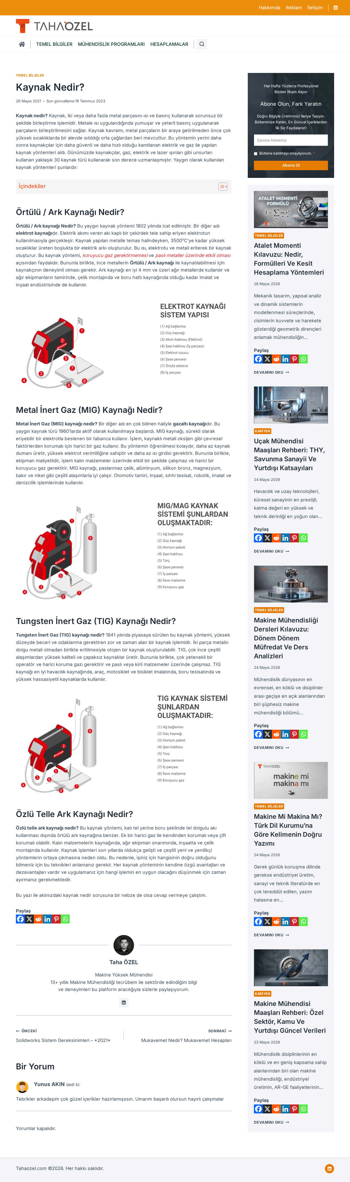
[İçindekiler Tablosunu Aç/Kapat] (220, 186)
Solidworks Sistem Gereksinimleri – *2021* (63, 1036)
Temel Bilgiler (30, 75)
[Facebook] (20, 919)
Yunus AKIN (49, 1084)
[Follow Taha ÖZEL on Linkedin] (123, 1002)
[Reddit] (38, 919)
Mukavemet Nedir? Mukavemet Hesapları (186, 1036)
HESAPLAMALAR (169, 44)
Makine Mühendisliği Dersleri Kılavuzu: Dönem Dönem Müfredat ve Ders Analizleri (286, 638)
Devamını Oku (271, 372)
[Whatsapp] (65, 919)
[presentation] (291, 209)
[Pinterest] (56, 919)
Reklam (294, 7)
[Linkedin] (335, 7)
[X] (29, 919)
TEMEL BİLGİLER (54, 44)
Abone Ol (291, 165)
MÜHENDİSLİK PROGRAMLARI (111, 44)
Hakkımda (269, 7)
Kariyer (262, 431)
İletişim (315, 7)
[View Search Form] (202, 44)
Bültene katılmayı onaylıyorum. (287, 153)
